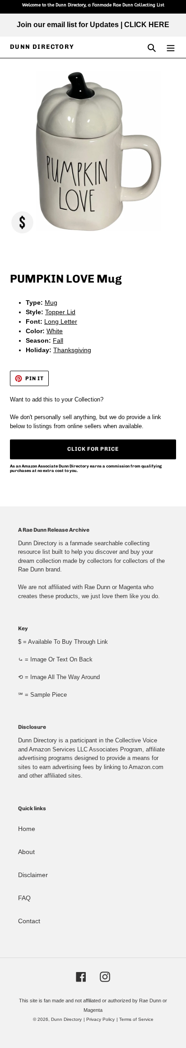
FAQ (24, 898)
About (26, 851)
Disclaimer (33, 874)
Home (26, 828)
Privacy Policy (100, 1019)
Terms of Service (136, 1019)
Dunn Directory (42, 47)
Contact (29, 921)
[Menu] (170, 47)
